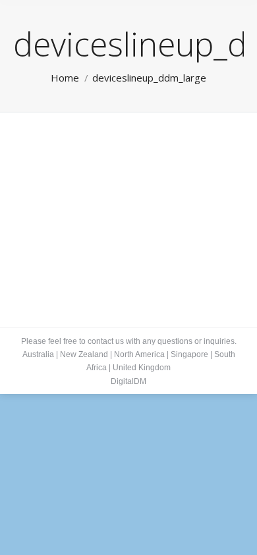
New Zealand (84, 354)
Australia (38, 354)
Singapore (189, 354)
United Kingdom (142, 367)
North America (139, 354)
